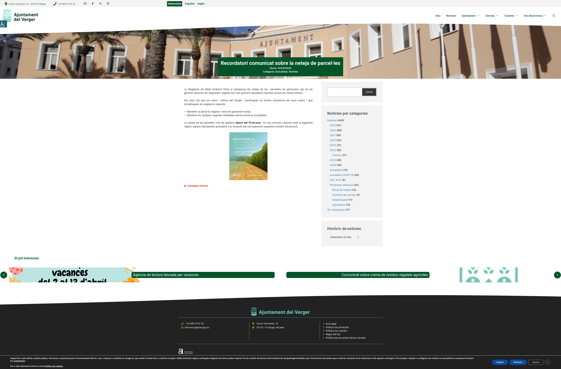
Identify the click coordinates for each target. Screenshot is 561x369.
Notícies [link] (451, 15)
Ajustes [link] (535, 362)
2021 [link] (332, 135)
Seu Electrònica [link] (533, 15)
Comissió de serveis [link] (344, 194)
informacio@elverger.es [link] (197, 327)
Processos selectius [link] (341, 184)
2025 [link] (333, 160)
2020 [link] (333, 130)
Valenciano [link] (174, 3)
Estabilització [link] (340, 199)
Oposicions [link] (338, 204)
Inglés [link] (201, 3)
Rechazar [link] (518, 362)
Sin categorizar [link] (336, 209)
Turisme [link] (509, 15)
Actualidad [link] (281, 71)
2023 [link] (333, 145)
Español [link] (189, 3)
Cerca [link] (369, 91)
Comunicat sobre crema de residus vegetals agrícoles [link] (385, 275)
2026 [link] (333, 165)
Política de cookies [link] (54, 366)
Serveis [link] (490, 15)
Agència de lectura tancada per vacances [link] (166, 275)
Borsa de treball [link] (341, 189)
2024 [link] (333, 150)
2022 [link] (333, 140)
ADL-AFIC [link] (335, 180)
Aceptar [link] (500, 362)
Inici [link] (438, 15)
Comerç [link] (336, 155)
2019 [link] (333, 125)
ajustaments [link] (19, 361)
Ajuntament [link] (469, 15)
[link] (3, 23)
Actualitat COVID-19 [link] (341, 175)
